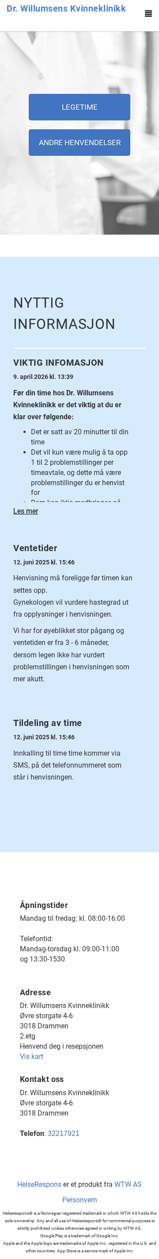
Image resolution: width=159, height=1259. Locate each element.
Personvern (79, 1200)
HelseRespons (39, 1184)
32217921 (64, 1133)
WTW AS (128, 1184)
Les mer (25, 511)
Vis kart (31, 1056)
